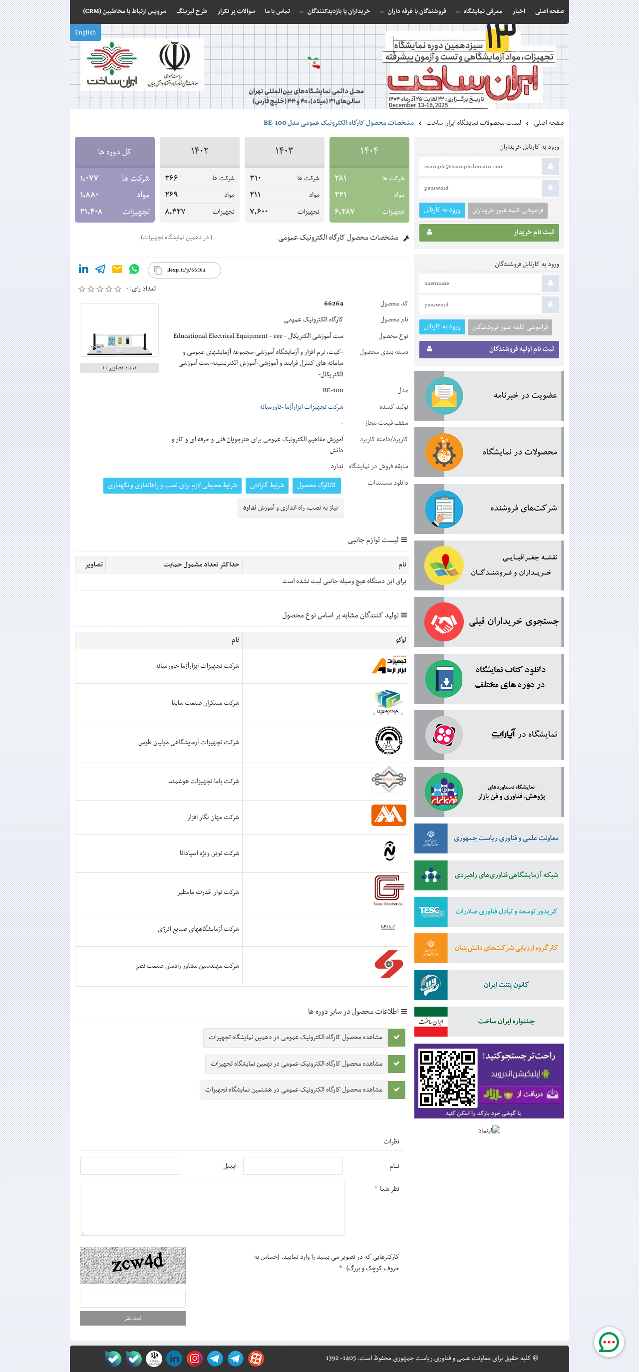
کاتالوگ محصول (316, 485)
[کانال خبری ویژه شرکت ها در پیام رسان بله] (111, 1359)
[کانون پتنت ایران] (489, 987)
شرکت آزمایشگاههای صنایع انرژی (198, 929)
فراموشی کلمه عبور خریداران (507, 210)
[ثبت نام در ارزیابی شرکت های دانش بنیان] (489, 950)
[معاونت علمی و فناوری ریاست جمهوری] (152, 1359)
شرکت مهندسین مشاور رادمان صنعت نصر (187, 966)
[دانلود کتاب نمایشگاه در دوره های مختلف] (489, 681)
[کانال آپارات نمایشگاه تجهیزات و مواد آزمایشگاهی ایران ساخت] (489, 737)
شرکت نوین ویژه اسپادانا (210, 853)
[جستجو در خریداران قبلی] (489, 624)
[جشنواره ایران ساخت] (489, 1024)
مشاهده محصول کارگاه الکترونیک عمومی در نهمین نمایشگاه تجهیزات (296, 1064)
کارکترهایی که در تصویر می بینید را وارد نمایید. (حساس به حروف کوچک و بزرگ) (326, 1263)
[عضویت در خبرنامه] (489, 398)
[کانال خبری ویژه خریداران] (213, 1359)
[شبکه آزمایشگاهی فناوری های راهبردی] (489, 877)
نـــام (394, 1166)
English (85, 32)
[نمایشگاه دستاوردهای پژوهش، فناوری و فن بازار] (489, 794)
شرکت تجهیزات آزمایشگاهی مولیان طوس (188, 742)
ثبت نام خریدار (534, 232)
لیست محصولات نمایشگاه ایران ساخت (473, 123)
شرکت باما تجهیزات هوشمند (204, 781)
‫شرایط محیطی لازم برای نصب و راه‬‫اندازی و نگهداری (172, 485)
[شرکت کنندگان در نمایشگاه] (489, 511)
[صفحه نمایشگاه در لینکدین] (172, 1359)
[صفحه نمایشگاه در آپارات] (254, 1359)
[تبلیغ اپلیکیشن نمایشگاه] (489, 1083)
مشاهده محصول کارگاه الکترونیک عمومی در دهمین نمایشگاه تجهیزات (295, 1037)
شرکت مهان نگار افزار (213, 817)
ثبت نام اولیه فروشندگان (521, 349)
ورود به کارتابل (442, 210)
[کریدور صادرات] (489, 914)
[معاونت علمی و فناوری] (489, 840)
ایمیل (230, 1166)
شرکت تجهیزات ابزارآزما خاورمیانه (301, 407)
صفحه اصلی (549, 123)
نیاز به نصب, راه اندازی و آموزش (290, 508)
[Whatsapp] (134, 271)
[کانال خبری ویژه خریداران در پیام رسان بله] (131, 1359)
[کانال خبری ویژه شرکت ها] (234, 1359)
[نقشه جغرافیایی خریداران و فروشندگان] (489, 567)
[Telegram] (100, 271)
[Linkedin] (83, 271)
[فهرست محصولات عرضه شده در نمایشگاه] (489, 454)
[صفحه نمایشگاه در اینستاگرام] (193, 1359)
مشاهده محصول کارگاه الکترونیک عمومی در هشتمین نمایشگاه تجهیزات (293, 1090)
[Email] (117, 271)
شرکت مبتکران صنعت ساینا (206, 703)
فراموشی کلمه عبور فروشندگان (510, 327)
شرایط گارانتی (267, 485)
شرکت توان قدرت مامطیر (208, 892)
